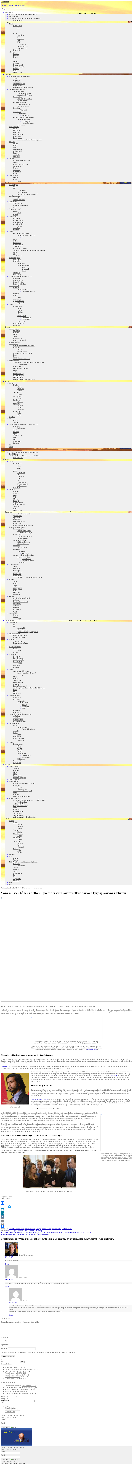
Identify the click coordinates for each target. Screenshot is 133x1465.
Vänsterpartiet (17, 203)
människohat (21, 316)
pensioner (16, 170)
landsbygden (17, 338)
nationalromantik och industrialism (24, 379)
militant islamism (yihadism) (26, 235)
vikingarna (16, 372)
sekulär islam (17, 256)
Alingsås (14, 1231)
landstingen (17, 136)
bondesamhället (18, 374)
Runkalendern (18, 20)
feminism (16, 288)
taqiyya (15, 241)
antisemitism (17, 246)
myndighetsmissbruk (20, 198)
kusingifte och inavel (20, 248)
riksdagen (16, 130)
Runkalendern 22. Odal (12, 1377)
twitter (15, 57)
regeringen (16, 132)
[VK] (66, 1216)
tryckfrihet (16, 80)
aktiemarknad (17, 149)
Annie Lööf (25, 115)
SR (18, 27)
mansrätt (16, 293)
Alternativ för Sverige (24, 95)
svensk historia (14, 361)
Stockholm (16, 331)
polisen (15, 179)
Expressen (20, 39)
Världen (7, 381)
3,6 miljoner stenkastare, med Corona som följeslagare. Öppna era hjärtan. (25, 1234)
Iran (14, 439)
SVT (19, 29)
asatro (15, 370)
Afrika (11, 447)
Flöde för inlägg (10, 1408)
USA (11, 419)
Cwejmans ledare (92, 1049)
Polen (19, 413)
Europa (11, 383)
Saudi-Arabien (18, 435)
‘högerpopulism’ (18, 91)
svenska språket (14, 342)
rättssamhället (13, 175)
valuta (15, 147)
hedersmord (21, 428)
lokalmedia (16, 50)
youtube (16, 56)
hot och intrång (18, 220)
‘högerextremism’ (15, 209)
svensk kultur (13, 344)
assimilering (21, 263)
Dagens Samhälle (19, 67)
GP (18, 42)
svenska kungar (18, 376)
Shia (14, 254)
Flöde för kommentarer (12, 1410)
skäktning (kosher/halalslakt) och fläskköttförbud (29, 250)
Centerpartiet (21, 114)
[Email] (66, 1219)
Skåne (15, 336)
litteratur (16, 357)
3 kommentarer (37, 888)
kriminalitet (13, 216)
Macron (20, 402)
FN (14, 188)
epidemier (16, 273)
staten (15, 129)
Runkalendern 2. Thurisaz (27, 1389)
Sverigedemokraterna (24, 93)
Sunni (15, 252)
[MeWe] (66, 1213)
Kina (10, 445)
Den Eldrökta (13, 16)
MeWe (15, 61)
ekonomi (12, 142)
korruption (16, 218)
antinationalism (18, 280)
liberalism (16, 108)
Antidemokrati (9, 183)
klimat (11, 304)
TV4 (19, 31)
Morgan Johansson (28, 123)
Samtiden (16, 69)
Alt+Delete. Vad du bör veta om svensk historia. (25, 18)
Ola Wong (38, 1231)
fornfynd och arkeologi (20, 368)
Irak (14, 437)
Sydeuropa (16, 404)
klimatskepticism (18, 323)
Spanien (20, 405)
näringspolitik (17, 151)
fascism (15, 215)
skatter (15, 143)
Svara (7, 1264)
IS (22, 237)
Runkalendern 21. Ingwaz (13, 1379)
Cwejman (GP (5, 1066)
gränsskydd (17, 260)
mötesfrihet (17, 82)
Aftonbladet (21, 35)
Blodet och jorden (11, 1367)
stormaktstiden (18, 377)
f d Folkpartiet (22, 110)
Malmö (15, 334)
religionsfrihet (17, 85)
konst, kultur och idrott (20, 164)
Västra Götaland (67, 1229)
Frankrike (16, 400)
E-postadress (5, 1345)
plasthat (19, 312)
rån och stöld (17, 224)
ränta (15, 145)
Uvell (15, 71)
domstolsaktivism (19, 200)
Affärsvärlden (21, 48)
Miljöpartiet (21, 321)
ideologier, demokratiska (17, 89)
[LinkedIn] (66, 1209)
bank (15, 153)
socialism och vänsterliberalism (23, 117)
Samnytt (16, 63)
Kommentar (5, 1337)
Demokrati (8, 74)
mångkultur (17, 299)
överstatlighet (13, 185)
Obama (15, 420)
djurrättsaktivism (18, 301)
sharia (15, 239)
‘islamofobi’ (17, 243)
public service (17, 26)
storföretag (16, 155)
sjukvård (16, 162)
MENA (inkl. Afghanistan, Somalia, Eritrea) (23, 424)
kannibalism (26, 319)
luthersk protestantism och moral (23, 346)
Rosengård (25, 269)
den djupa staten (14, 196)
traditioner (16, 347)
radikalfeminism (22, 289)
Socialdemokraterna (23, 119)
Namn (3, 1341)
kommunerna (17, 138)
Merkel (19, 394)
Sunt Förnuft (5, 2)
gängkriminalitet (18, 222)
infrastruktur (17, 172)
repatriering (17, 274)
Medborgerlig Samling (24, 99)
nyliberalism (17, 112)
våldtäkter (16, 228)
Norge (19, 387)
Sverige (7, 327)
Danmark (20, 389)
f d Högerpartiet (22, 100)
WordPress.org (10, 1412)
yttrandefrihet (17, 78)
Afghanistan (17, 441)
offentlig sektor (14, 127)
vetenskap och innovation (21, 359)
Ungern (19, 415)
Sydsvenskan (21, 44)
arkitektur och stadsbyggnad (22, 353)
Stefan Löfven (26, 121)
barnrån (19, 226)
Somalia (16, 443)
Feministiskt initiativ (28, 291)
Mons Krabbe (17, 72)
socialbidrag (17, 166)
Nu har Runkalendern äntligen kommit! (18, 1369)
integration (16, 261)
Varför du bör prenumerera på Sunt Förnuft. (23, 14)
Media (7, 22)
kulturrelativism (18, 282)
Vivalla (24, 271)
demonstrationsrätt (19, 84)
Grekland (20, 409)
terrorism (16, 230)
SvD (18, 41)
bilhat (19, 308)
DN (18, 37)
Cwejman (31, 1231)
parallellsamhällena (23, 265)
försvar (15, 177)
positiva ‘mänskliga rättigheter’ (27, 194)
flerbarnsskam (26, 318)
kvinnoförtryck (18, 245)
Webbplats (4, 1348)
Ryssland (12, 417)
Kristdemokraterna (23, 104)
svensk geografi (14, 329)
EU (14, 187)
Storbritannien (18, 396)
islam (11, 231)
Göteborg (16, 332)
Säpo (19, 181)
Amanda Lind (22, 1231)
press (15, 33)
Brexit (19, 398)
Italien (19, 407)
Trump (15, 422)
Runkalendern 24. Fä (12, 1373)
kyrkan (19, 349)
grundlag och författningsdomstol (20, 76)
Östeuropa (16, 411)
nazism (15, 211)
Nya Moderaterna (23, 106)
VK (14, 59)
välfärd (11, 158)
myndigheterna (18, 134)
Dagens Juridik (18, 65)
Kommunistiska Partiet (20, 205)
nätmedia (12, 52)
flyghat (19, 310)
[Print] (66, 1223)
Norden (15, 385)
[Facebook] (66, 1203)
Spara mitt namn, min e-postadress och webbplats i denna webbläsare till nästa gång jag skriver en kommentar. (39, 1352)
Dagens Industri (22, 46)
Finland (19, 390)
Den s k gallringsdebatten (39, 1099)
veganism (20, 303)
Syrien (15, 434)
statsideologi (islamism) (21, 233)
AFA (15, 207)
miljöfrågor (17, 325)
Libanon (16, 432)
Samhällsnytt (114, 1075)
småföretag (16, 157)
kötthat (19, 314)
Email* (3, 1423)
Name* (3, 1419)
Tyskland (16, 392)
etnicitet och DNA (19, 366)
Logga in (8, 1406)
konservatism (17, 97)
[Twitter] (66, 1206)
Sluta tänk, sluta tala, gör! (13, 1371)
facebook (16, 54)
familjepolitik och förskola (21, 160)
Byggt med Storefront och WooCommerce (15, 1463)
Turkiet (15, 430)
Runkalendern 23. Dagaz (13, 1375)
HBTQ (15, 295)
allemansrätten (22, 351)
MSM (11, 24)
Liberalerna (21, 125)
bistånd (15, 173)
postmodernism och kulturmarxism (20, 276)
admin (28, 888)
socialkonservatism (19, 102)
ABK (9, 1231)
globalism (16, 278)
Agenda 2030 (21, 190)
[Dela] (66, 1226)
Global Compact (22, 192)
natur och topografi (19, 340)
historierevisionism (19, 284)
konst (15, 355)
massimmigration (14, 258)
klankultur (16, 426)
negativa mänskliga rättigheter (23, 87)
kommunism (13, 201)
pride (19, 297)
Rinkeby (24, 267)
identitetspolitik (14, 286)
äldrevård (16, 168)
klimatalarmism (18, 306)
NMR (19, 213)
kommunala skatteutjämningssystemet (29, 140)
